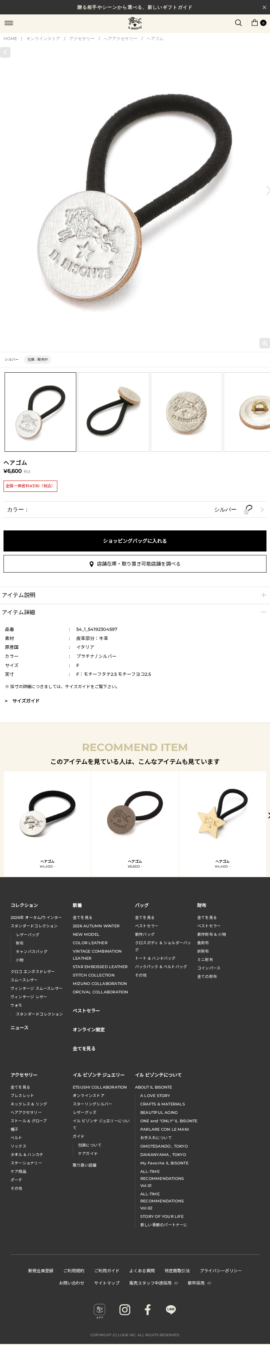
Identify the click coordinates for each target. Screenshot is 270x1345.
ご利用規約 (73, 1270)
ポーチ (16, 1179)
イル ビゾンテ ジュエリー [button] (99, 1074)
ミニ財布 (205, 959)
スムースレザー (24, 980)
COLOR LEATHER (90, 942)
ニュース (19, 1027)
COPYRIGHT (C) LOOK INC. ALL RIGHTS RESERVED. (135, 1335)
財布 (20, 943)
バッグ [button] (142, 905)
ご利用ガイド (107, 1270)
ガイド (79, 1136)
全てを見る (82, 917)
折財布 (203, 951)
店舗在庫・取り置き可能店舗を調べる (139, 564)
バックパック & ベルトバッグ (161, 966)
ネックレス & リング (29, 1104)
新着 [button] (77, 905)
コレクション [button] (24, 905)
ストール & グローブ (29, 1120)
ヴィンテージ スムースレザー (37, 988)
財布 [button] (201, 905)
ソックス (18, 1146)
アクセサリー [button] (24, 1074)
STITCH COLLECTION (94, 975)
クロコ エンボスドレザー (33, 971)
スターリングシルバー (92, 1104)
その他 (141, 975)
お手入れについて (156, 1137)
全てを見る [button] (84, 1048)
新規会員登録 (40, 1270)
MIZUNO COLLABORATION (100, 983)
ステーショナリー (26, 1163)
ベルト (16, 1137)
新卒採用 (196, 1283)
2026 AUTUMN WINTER (96, 925)
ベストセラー (147, 925)
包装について (90, 1145)
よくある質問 (142, 1270)
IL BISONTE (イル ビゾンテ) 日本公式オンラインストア (135, 24)
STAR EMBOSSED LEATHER (100, 966)
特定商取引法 (177, 1270)
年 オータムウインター (36, 917)
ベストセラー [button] (86, 1010)
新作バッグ (145, 934)
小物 (20, 960)
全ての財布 (207, 976)
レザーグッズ (84, 1112)
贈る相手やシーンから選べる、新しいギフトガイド (135, 7)
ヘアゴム (155, 38)
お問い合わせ (71, 1283)
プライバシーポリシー (221, 1270)
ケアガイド (88, 1153)
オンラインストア (43, 38)
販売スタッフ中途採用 (150, 1283)
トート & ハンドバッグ (155, 958)
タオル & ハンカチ (27, 1154)
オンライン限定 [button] (89, 1029)
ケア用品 (18, 1171)
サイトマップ (107, 1283)
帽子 (14, 1129)
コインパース (208, 968)
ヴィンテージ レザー (29, 996)
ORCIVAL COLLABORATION (100, 992)
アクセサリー (82, 38)
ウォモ (16, 1005)
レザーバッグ (27, 934)
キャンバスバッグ (31, 951)
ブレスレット (22, 1095)
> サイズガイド (22, 701)
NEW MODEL (86, 934)
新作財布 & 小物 (211, 934)
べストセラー (209, 925)
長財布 (203, 942)
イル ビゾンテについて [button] (158, 1074)
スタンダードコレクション (34, 925)
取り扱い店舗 (84, 1165)
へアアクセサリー (120, 38)
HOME (10, 38)
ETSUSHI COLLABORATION (100, 1087)
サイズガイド (77, 686)
